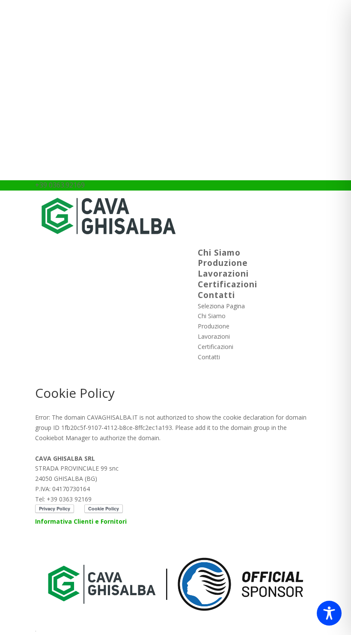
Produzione (223, 262)
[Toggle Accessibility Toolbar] (329, 613)
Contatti (216, 295)
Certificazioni (227, 284)
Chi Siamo (219, 252)
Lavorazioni (223, 273)
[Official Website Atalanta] (175, 619)
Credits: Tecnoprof (60, 542)
